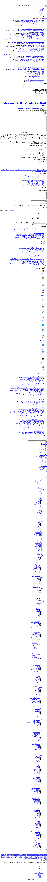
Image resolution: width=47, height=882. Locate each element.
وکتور (29, 858)
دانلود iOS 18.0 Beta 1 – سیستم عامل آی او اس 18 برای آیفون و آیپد (31, 35)
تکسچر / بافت (37, 560)
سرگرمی (29, 108)
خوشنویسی (37, 561)
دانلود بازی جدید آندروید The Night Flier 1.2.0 (36, 183)
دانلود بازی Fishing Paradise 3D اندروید (13, 169)
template (43, 854)
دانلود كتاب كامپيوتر (38, 546)
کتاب (43, 537)
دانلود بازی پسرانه (27, 856)
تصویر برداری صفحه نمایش (34, 839)
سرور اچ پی (44, 468)
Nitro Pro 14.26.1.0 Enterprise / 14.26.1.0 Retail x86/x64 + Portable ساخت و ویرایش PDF (27, 51)
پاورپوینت (38, 584)
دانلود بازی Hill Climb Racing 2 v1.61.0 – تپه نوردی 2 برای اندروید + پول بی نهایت (29, 37)
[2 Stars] (41, 110)
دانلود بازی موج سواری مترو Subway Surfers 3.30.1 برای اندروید (32, 36)
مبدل (39, 762)
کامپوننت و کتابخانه (36, 726)
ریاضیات (38, 666)
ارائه (39, 678)
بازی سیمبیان (34, 655)
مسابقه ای (40, 509)
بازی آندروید (6, 167)
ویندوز (38, 767)
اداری (41, 480)
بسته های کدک (37, 835)
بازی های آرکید (37, 605)
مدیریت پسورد (37, 704)
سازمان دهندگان (36, 632)
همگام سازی (37, 808)
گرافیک (42, 555)
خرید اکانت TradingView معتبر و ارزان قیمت (35, 255)
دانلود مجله (40, 550)
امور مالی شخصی (36, 739)
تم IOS (36, 642)
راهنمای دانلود (41, 10)
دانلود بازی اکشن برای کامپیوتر (22, 855)
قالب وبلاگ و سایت (33, 735)
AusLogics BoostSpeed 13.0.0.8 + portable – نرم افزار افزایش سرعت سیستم (29, 49)
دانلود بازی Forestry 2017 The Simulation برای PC (35, 238)
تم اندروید (35, 646)
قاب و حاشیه (37, 565)
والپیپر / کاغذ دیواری (36, 569)
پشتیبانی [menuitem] (40, 870)
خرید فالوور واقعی (43, 469)
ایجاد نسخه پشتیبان (36, 778)
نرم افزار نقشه (37, 806)
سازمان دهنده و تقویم (35, 682)
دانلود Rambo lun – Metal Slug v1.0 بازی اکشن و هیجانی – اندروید (32, 33)
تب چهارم (37, 18)
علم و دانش (37, 668)
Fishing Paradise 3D (43, 167)
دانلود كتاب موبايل (38, 549)
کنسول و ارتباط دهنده (35, 789)
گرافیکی (38, 599)
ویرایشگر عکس (37, 833)
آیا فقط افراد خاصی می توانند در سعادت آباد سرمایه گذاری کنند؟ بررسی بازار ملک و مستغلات (26, 263)
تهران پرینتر (44, 471)
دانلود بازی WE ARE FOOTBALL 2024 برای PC (34, 76)
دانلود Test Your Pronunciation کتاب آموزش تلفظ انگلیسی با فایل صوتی (31, 228)
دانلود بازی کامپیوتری (9, 856)
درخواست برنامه (41, 9)
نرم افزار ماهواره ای (36, 804)
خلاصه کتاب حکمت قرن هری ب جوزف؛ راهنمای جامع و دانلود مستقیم (31, 27)
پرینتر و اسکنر (37, 679)
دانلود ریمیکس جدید (43, 461)
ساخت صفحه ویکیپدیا (42, 467)
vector (46, 854)
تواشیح (38, 523)
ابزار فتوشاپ (37, 815)
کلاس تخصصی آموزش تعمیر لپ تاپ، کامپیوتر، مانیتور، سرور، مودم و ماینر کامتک (28, 423)
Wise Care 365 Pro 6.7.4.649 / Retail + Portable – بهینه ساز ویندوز (32, 45)
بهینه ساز (38, 780)
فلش (41, 498)
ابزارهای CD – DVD (36, 774)
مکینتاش (42, 588)
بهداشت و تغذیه (37, 740)
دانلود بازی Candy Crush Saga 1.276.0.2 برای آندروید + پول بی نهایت (31, 176)
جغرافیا (38, 664)
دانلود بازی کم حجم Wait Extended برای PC (36, 230)
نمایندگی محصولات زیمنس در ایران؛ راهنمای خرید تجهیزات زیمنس (31, 24)
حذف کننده (37, 781)
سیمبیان (38, 654)
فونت (41, 577)
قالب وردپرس (44, 445)
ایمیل (39, 689)
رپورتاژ (43, 514)
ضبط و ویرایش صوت (36, 840)
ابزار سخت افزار (36, 771)
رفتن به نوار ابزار (43, 864)
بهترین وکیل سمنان (43, 473)
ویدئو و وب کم (37, 692)
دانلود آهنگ (40, 529)
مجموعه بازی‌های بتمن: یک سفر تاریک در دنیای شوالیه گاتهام (33, 394)
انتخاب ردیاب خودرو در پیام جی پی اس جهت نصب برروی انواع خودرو (31, 428)
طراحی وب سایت (36, 587)
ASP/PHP (38, 731)
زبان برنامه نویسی (36, 724)
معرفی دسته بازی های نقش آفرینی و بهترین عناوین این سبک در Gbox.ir (30, 432)
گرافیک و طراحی (38, 487)
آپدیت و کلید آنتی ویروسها (35, 694)
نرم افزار (40, 18)
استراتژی (40, 491)
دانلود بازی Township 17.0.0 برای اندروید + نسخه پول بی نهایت (32, 180)
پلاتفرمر (40, 493)
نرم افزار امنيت (37, 705)
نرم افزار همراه (37, 807)
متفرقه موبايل (39, 624)
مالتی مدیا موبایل (38, 620)
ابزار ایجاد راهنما (37, 720)
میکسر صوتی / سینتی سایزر (34, 846)
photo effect (37, 854)
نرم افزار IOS (34, 643)
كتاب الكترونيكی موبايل (35, 626)
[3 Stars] (38, 110)
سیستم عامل (39, 483)
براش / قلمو (37, 573)
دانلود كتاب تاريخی (38, 543)
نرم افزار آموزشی (36, 793)
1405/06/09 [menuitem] (40, 876)
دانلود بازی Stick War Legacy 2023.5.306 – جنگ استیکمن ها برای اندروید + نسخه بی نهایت (27, 38)
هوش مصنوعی (37, 810)
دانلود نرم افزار (40, 858)
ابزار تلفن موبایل (36, 769)
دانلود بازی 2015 (7, 854)
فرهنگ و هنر (37, 746)
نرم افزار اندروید (34, 647)
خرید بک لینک (44, 459)
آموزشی (40, 661)
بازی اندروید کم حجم (37, 169)
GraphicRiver (34, 854)
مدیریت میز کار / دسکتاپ (35, 754)
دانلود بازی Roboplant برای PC (38, 74)
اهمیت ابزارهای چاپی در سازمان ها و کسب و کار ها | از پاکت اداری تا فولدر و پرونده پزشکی (27, 257)
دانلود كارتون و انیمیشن (37, 534)
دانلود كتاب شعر (39, 544)
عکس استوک (37, 564)
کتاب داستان (39, 554)
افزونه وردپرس (44, 444)
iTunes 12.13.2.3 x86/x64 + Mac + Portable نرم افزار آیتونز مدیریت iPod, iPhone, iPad (28, 42)
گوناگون (40, 506)
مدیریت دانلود (37, 715)
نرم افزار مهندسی (36, 805)
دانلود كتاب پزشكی (38, 542)
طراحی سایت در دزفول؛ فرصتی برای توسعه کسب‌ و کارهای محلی (31, 21)
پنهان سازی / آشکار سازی (35, 698)
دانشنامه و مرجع (36, 665)
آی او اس (38, 639)
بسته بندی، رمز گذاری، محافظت (33, 722)
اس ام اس (38, 625)
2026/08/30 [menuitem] (40, 875)
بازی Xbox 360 (37, 504)
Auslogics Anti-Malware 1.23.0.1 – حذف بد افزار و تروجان (33, 56)
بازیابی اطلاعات (37, 779)
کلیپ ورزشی (39, 536)
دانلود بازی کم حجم (35, 857)
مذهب (38, 747)
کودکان (40, 505)
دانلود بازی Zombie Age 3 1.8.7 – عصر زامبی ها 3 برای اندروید (32, 185)
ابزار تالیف (38, 677)
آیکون (39, 557)
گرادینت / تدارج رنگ (36, 576)
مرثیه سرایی (37, 526)
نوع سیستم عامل (21, 108)
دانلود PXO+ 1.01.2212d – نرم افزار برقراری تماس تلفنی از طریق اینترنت (30, 236)
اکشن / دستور (37, 572)
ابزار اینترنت (37, 709)
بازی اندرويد (34, 108)
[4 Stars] (34, 110)
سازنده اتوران (37, 760)
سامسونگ (38, 617)
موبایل (43, 18)
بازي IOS (35, 640)
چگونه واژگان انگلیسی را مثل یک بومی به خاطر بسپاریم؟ (33, 262)
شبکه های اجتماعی (36, 634)
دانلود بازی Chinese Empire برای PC (37, 73)
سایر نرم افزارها (36, 784)
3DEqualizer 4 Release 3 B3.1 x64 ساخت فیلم (35, 231)
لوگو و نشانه (37, 567)
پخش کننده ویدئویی (36, 837)
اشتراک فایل (37, 711)
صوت (43, 515)
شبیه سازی (40, 496)
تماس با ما (42, 13)
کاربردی (38, 598)
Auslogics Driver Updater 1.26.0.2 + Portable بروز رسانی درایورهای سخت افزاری (29, 50)
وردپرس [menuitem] (40, 867)
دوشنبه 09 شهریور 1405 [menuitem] (39, 873)
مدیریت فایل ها (37, 791)
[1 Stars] (45, 110)
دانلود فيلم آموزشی (38, 532)
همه (46, 18)
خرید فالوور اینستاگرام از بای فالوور (40, 456)
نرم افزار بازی (37, 795)
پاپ (39, 517)
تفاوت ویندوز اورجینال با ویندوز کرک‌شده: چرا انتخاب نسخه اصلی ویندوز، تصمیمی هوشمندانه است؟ (25, 426)
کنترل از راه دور (37, 714)
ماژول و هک (35, 736)
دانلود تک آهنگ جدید (43, 462)
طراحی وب (37, 737)
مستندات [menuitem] (40, 868)
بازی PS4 (38, 502)
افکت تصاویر (24, 854)
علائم (39, 580)
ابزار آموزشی (37, 662)
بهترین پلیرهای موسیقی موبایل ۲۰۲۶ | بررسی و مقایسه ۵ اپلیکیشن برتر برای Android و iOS (26, 30)
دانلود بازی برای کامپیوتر (8, 855)
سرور (38, 713)
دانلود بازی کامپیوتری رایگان (41, 857)
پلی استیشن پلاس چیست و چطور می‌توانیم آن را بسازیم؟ (33, 396)
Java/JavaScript (37, 733)
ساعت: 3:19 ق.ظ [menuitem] (38, 877)
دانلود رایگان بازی (44, 858)
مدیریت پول (35, 633)
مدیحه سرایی (37, 525)
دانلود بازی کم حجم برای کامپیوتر (12, 857)
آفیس (39, 676)
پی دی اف (38, 680)
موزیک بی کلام (39, 527)
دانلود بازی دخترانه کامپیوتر (37, 856)
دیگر (39, 700)
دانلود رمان (40, 539)
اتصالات (38, 688)
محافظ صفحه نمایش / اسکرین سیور (33, 752)
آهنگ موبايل (37, 621)
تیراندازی (40, 494)
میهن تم (45, 446)
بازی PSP (38, 503)
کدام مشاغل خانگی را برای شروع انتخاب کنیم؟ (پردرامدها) (33, 29)
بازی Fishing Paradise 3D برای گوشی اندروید (17, 167)
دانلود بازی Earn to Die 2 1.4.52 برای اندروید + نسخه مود (33, 179)
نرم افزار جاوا (34, 653)
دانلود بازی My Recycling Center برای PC (36, 80)
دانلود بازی (10, 854)
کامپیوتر (38, 670)
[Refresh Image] (11, 210)
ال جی (38, 616)
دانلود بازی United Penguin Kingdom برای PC (35, 72)
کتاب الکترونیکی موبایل (35, 623)
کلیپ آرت (38, 566)
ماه (44, 243)
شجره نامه (38, 745)
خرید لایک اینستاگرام (43, 452)
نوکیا (39, 618)
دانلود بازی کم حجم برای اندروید (21, 857)
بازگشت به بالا (44, 860)
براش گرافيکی (37, 818)
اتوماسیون (38, 777)
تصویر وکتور (37, 559)
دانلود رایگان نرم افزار (38, 150)
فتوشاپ (40, 570)
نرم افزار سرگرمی (36, 801)
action (31, 854)
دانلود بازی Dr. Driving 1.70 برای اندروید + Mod (35, 184)
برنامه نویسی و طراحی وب (37, 481)
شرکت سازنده (39, 611)
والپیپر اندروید (34, 648)
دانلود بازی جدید (3, 855)
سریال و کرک (37, 785)
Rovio (38, 612)
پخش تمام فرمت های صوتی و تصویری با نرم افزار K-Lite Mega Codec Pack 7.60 (29, 229)
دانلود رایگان (2, 857)
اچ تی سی (38, 615)
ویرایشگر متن (37, 811)
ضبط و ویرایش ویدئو (36, 841)
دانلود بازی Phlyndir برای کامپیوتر (38, 233)
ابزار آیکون (38, 814)
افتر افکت (38, 583)
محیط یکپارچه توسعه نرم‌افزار (34, 727)
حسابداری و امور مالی (35, 681)
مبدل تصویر (37, 829)
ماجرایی (40, 507)
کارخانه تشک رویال (43, 470)
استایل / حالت (37, 571)
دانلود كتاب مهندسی (38, 548)
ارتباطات (40, 687)
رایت (39, 759)
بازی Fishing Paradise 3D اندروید (32, 167)
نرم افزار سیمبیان (34, 657)
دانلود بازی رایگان (32, 856)
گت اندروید (44, 448)
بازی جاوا (35, 651)
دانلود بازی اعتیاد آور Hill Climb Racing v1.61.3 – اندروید (33, 177)
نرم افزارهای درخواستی (35, 673)
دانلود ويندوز (37, 782)
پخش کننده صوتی (36, 836)
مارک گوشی (39, 613)
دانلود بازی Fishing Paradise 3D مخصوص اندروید (22, 170)
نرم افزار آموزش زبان (35, 792)
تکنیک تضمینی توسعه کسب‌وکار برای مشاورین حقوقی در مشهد (32, 395)
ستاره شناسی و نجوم (36, 744)
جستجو (32, 879)
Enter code (44, 211)
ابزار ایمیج (38, 756)
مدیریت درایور (37, 790)
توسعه (38, 593)
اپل (39, 614)
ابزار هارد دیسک (37, 773)
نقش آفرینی (39, 512)
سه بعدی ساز (37, 823)
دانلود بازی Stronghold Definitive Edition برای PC (34, 78)
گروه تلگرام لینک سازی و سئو (38, 32)
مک (41, 511)
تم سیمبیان (35, 656)
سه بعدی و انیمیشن (38, 482)
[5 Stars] (31, 110)
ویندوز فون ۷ (37, 658)
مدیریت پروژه (37, 686)
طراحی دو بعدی (37, 824)
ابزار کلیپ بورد (37, 772)
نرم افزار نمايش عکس (35, 830)
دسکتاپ (40, 748)
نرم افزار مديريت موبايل (35, 627)
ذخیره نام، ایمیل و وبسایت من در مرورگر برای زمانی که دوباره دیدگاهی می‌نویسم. (29, 205)
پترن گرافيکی (37, 819)
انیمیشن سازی (37, 817)
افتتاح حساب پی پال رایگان (39, 431)
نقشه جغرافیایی (37, 568)
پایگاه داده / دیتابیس (36, 723)
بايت (41, 538)
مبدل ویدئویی (37, 845)
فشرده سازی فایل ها (36, 788)
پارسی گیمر (44, 464)
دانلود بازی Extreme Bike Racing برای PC (36, 81)
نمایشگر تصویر (37, 832)
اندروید (41, 108)
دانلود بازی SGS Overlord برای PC (37, 71)
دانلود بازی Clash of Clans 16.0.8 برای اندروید (36, 182)
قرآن (39, 524)
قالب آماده (40, 582)
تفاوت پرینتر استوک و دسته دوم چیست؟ (36, 26)
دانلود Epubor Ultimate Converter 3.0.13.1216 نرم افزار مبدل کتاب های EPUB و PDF (28, 237)
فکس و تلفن (37, 691)
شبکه (41, 484)
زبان (39, 667)
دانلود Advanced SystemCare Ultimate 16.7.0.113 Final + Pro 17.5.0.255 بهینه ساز (29, 34)
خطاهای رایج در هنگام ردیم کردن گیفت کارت (35, 424)
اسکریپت (42, 489)
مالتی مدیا (40, 488)
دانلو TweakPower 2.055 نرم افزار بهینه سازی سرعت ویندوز (33, 52)
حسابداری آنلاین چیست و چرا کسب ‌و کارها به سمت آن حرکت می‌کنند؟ (30, 20)
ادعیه (39, 522)
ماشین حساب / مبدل (36, 683)
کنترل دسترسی (37, 703)
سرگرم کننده (39, 495)
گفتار (39, 843)
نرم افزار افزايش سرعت (35, 717)
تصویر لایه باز (37, 558)
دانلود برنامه (6, 857)
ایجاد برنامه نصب (36, 721)
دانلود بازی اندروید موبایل (36, 171)
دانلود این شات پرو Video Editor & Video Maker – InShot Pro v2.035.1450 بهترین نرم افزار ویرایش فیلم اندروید (23, 39)
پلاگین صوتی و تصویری (35, 838)
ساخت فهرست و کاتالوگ (35, 743)
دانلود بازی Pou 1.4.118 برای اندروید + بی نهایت (35, 181)
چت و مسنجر (37, 690)
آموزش (42, 479)
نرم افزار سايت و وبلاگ (35, 800)
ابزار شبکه (38, 710)
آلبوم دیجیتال (37, 813)
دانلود (13, 854)
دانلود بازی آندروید (9, 170)
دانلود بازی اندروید (43, 450)
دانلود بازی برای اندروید (15, 855)
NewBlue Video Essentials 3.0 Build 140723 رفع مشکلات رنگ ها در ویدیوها (30, 235)
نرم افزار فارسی (36, 802)
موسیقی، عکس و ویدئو (35, 637)
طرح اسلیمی (37, 562)
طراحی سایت (41, 11)
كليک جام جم (39, 553)
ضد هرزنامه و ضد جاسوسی (34, 702)
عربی (39, 579)
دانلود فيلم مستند (38, 533)
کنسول (40, 500)
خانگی (41, 738)
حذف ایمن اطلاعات (36, 699)
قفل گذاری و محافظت (35, 761)
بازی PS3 (38, 501)
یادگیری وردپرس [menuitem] (39, 869)
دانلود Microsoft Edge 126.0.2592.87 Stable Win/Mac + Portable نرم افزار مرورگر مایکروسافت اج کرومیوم (24, 46)
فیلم (43, 528)
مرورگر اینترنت (37, 716)
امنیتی (38, 631)
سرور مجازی (44, 451)
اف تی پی (38, 712)
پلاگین (38, 821)
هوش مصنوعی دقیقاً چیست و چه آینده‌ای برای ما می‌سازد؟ (33, 25)
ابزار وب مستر (37, 734)
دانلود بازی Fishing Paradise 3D (26, 169)
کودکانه (38, 518)
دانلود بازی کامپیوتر (43, 457)
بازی (34, 18)
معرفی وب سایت (36, 672)
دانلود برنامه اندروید (43, 449)
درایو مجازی (37, 757)
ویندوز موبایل (37, 659)
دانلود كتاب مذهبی (38, 547)
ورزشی (40, 513)
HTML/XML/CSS (36, 732)
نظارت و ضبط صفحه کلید (35, 706)
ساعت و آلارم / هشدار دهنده (34, 751)
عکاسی (40, 485)
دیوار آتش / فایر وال (36, 701)
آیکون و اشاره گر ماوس (35, 749)
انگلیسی (38, 578)
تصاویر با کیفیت (16, 854)
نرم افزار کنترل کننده (36, 803)
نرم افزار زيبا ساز (36, 799)
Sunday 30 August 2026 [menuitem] (37, 874)
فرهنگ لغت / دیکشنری (35, 669)
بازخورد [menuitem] (40, 872)
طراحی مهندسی (36, 826)
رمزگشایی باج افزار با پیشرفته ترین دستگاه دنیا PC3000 (33, 427)
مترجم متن (37, 684)
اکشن (41, 492)
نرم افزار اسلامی (36, 794)
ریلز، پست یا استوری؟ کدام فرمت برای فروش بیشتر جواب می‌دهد (31, 23)
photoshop (40, 854)
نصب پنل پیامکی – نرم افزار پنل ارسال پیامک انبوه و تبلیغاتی (33, 433)
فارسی (38, 581)
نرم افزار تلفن (37, 796)
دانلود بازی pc (43, 855)
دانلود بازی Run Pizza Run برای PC (37, 77)
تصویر (41, 556)
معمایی (40, 510)
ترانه (41, 516)
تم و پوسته (38, 750)
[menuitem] (22, 866)
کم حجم (40, 499)
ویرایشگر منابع (37, 728)
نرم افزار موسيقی (36, 847)
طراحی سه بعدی (36, 825)
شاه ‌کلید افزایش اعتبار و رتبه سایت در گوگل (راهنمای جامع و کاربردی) (31, 425)
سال (42, 243)
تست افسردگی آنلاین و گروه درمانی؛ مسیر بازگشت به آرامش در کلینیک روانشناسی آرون (27, 260)
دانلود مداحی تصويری (38, 535)
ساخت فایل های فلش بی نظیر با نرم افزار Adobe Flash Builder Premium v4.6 (29, 234)
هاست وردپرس (44, 466)
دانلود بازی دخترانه (44, 856)
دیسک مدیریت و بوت (36, 783)
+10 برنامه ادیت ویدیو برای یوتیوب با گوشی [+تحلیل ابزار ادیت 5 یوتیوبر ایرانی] (29, 393)
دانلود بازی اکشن (29, 855)
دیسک (38, 594)
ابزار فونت (38, 816)
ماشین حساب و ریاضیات (35, 636)
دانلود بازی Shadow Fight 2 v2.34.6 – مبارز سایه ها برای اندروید (32, 43)
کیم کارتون (42, 12)
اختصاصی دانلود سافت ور (37, 671)
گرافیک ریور (26, 858)
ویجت (36, 649)
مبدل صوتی (37, 844)
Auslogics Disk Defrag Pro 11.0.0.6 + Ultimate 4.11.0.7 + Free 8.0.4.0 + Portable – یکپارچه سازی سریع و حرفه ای (23, 54)
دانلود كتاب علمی (38, 545)
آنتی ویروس (37, 695)
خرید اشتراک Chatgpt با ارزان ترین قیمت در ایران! (35, 22)
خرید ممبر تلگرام (43, 455)
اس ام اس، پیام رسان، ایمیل (34, 629)
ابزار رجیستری (37, 770)
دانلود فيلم (40, 531)
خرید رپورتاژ (44, 460)
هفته (46, 243)
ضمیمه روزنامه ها (38, 551)
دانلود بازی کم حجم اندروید (28, 857)
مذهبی (40, 521)
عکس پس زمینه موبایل (35, 622)
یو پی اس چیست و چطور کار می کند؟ (37, 256)
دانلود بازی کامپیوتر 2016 (16, 856)
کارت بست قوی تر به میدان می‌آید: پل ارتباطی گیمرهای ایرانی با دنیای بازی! (30, 430)
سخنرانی (40, 520)
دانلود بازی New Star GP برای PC (37, 75)
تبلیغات (43, 8)
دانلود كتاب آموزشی (38, 540)
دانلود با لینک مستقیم (40, 163)
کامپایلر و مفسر (37, 725)
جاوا (39, 650)
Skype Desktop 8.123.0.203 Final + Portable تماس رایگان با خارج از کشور (30, 48)
